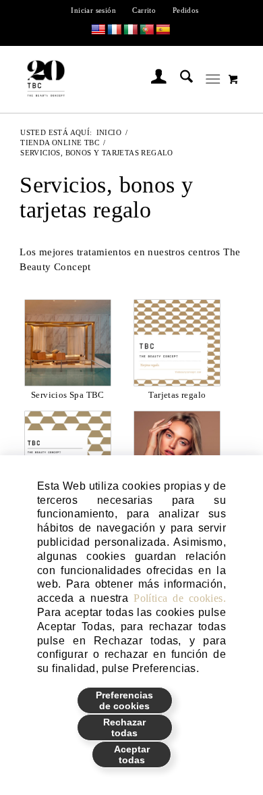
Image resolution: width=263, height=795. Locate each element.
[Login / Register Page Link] (152, 79)
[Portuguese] (147, 30)
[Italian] (130, 30)
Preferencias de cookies (124, 700)
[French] (114, 30)
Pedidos (186, 10)
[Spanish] (163, 30)
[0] (233, 79)
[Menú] (213, 79)
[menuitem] (93, 10)
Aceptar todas (132, 754)
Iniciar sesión (93, 10)
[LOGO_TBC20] (111, 79)
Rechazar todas (124, 727)
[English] (98, 30)
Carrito (144, 10)
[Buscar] (180, 79)
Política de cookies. (180, 598)
